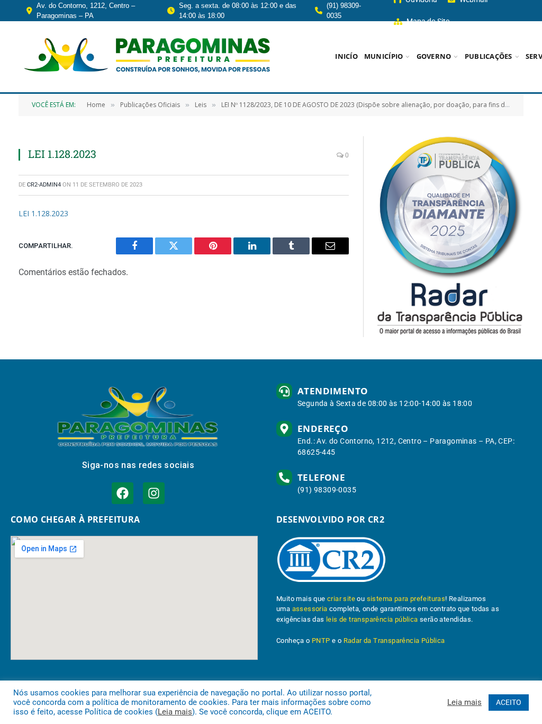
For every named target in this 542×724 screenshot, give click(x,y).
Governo (434, 56)
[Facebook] (122, 493)
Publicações (488, 56)
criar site (341, 599)
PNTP (321, 640)
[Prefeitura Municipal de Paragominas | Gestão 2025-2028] (147, 57)
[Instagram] (154, 493)
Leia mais (175, 712)
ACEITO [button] (508, 702)
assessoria (310, 609)
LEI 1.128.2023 (43, 213)
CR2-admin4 (44, 184)
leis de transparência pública (372, 619)
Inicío (346, 56)
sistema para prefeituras (406, 599)
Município (383, 56)
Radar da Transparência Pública (394, 640)
